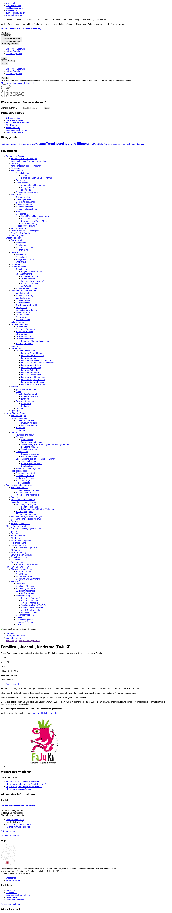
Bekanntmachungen (127, 144)
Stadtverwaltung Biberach (18, 805)
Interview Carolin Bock (31, 375)
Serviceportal (39, 144)
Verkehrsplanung (18, 543)
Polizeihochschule (29, 456)
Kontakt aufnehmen (10, 836)
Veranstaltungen (18, 415)
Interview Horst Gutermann (33, 384)
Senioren (15, 497)
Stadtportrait (16, 240)
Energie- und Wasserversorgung (25, 231)
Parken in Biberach (29, 396)
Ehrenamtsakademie (25, 339)
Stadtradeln (26, 403)
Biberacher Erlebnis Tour (32, 598)
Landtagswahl (22, 315)
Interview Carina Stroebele (32, 382)
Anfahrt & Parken (23, 571)
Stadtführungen (23, 574)
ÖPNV (18, 391)
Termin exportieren (14, 684)
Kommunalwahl (23, 312)
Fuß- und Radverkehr (25, 401)
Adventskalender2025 (30, 612)
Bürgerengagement (19, 324)
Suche (24, 175)
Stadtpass (15, 521)
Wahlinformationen (24, 293)
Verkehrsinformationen (26, 389)
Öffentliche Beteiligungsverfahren (26, 528)
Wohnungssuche (18, 228)
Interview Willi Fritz (29, 370)
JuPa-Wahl (26, 286)
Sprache (5, 78)
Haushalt (20, 211)
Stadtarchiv (16, 348)
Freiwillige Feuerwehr (20, 523)
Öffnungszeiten (23, 197)
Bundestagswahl (23, 300)
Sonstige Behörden (24, 207)
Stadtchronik (21, 243)
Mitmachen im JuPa (30, 283)
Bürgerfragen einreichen (31, 271)
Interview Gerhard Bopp (31, 353)
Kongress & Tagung (24, 622)
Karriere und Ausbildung (26, 209)
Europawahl (21, 307)
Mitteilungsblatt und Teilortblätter (26, 166)
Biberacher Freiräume (30, 600)
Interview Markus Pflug (31, 367)
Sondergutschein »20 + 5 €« (33, 605)
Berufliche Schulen (29, 447)
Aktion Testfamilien (29, 603)
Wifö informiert (28, 593)
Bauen (115, 144)
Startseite (10, 633)
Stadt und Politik (13, 238)
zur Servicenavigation (15, 13)
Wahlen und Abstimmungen (23, 291)
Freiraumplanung (18, 552)
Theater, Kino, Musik (25, 475)
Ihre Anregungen (18, 235)
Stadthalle (20, 427)
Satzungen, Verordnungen (27, 192)
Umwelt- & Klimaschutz (21, 555)
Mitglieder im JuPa (29, 276)
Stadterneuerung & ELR (21, 540)
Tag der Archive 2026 (25, 351)
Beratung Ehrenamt (24, 343)
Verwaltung (16, 194)
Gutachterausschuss (20, 557)
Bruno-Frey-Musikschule (31, 463)
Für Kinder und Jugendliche (28, 495)
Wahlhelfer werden (24, 298)
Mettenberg (21, 255)
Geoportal (15, 559)
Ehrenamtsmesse (23, 334)
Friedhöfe (15, 411)
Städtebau (15, 538)
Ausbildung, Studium (25, 588)
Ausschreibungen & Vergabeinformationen (30, 161)
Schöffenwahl (22, 317)
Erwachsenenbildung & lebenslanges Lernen (35, 459)
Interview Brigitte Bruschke (33, 379)
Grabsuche (5, 144)
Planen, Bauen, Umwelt (16, 526)
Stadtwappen (22, 245)
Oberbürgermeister (24, 199)
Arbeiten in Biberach (25, 586)
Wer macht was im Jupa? (32, 281)
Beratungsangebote (24, 511)
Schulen (19, 437)
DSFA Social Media (29, 219)
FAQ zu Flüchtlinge (29, 507)
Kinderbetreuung (23, 492)
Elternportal (26, 190)
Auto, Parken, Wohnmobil (27, 394)
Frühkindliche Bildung (25, 435)
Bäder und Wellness (25, 478)
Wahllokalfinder (23, 319)
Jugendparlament (24, 274)
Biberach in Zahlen (24, 247)
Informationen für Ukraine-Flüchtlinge (37, 509)
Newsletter (15, 168)
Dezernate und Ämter (25, 202)
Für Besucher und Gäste (21, 569)
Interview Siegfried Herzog (32, 355)
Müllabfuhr (98, 144)
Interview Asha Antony (31, 365)
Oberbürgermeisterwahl (26, 305)
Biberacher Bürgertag (25, 329)
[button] (88, 742)
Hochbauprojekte (18, 545)
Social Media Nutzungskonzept (35, 216)
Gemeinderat (21, 269)
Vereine (14, 346)
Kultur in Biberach (19, 418)
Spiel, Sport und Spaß (25, 473)
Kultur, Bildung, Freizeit (16, 413)
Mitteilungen (16, 163)
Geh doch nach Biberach (32, 608)
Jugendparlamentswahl (26, 310)
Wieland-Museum (29, 425)
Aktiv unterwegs (23, 480)
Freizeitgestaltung (19, 471)
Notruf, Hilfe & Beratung (21, 233)
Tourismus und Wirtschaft (17, 567)
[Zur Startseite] (14, 97)
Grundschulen (27, 439)
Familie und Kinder (19, 487)
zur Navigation (12, 10)
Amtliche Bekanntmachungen (24, 158)
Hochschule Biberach (30, 454)
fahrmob (25, 399)
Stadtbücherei (27, 466)
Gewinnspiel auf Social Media (34, 221)
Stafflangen (21, 262)
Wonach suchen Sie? (10, 108)
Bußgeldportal (27, 187)
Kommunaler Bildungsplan (28, 468)
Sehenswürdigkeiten (25, 576)
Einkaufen (20, 584)
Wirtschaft (15, 581)
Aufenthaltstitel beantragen (33, 185)
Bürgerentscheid (23, 303)
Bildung (14, 432)
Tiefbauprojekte (18, 550)
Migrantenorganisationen (27, 514)
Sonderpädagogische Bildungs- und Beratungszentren (45, 444)
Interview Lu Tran (28, 358)
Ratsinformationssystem (27, 288)
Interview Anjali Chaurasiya (33, 377)
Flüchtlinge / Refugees (26, 504)
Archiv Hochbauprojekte (26, 547)
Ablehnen (5, 33)
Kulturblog (20, 430)
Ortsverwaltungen (24, 204)
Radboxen (25, 406)
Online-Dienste (22, 182)
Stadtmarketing (23, 596)
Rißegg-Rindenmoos (25, 259)
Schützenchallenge (29, 223)
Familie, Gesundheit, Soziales (19, 485)
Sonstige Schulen (29, 449)
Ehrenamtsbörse (23, 336)
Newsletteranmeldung (10, 904)
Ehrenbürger (21, 327)
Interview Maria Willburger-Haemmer (37, 363)
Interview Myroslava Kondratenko (36, 360)
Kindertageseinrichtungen (27, 490)
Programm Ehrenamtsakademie (35, 341)
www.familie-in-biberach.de (45, 713)
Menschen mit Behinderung (23, 499)
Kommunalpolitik (18, 267)
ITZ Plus (20, 624)
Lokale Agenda (17, 322)
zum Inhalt (10, 3)
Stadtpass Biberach (24, 331)
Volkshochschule (28, 461)
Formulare (108, 144)
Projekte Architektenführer (27, 564)
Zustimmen (6, 36)
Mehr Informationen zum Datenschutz (18, 83)
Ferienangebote (23, 483)
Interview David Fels (30, 372)
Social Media (22, 214)
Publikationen (17, 562)
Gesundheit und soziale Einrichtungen (28, 519)
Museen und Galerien (25, 420)
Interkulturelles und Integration (24, 502)
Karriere (140, 144)
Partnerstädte (22, 250)
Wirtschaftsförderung (25, 591)
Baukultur (15, 533)
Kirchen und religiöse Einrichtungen (26, 516)
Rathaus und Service (15, 156)
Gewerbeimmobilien (25, 615)
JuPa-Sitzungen (28, 279)
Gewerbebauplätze (24, 620)
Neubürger (15, 264)
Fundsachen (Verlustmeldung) (20, 144)
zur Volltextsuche (13, 5)
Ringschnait (21, 257)
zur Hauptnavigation (15, 8)
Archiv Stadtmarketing (31, 610)
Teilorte (14, 252)
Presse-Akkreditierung (25, 226)
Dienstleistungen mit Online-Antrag (36, 178)
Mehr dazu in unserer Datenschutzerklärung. (21, 28)
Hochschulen (22, 451)
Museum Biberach (29, 423)
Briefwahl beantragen (25, 295)
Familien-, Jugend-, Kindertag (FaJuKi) (23, 640)
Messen (19, 617)
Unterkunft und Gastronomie (28, 579)
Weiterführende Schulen (31, 442)
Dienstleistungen (23, 173)
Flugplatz (20, 408)
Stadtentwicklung (19, 535)
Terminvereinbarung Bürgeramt (69, 143)
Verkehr (14, 387)
